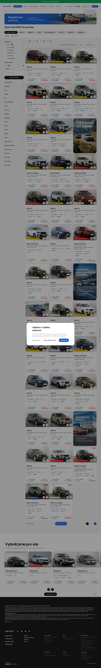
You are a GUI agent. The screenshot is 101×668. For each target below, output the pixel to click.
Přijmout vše (64, 340)
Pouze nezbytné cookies (50, 340)
